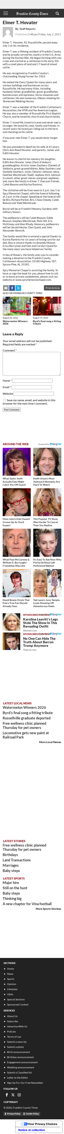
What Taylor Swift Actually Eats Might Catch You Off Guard (14, 481)
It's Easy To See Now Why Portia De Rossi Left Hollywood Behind (47, 562)
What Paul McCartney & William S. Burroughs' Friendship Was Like (16, 562)
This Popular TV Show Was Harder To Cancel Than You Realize (45, 522)
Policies (11, 1031)
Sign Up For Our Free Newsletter (25, 1082)
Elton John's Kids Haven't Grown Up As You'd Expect (16, 522)
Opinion (11, 983)
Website (8, 393)
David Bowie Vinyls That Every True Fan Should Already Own (16, 603)
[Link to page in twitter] (18, 288)
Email (7, 387)
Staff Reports (28, 28)
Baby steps (11, 870)
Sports (10, 978)
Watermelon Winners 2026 (15, 322)
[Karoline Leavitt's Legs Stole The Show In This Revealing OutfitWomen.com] (11, 622)
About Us (12, 1016)
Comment (10, 350)
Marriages (11, 865)
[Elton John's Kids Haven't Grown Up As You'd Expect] (17, 502)
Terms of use (14, 1036)
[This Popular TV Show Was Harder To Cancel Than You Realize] (47, 502)
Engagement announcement (22, 1062)
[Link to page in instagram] (19, 1095)
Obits (10, 994)
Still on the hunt (15, 888)
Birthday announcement (20, 1057)
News (10, 973)
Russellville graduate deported (26, 718)
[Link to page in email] (6, 288)
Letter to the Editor (17, 1077)
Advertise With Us (17, 1026)
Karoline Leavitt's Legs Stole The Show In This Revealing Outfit (40, 624)
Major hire (11, 882)
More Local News (49, 742)
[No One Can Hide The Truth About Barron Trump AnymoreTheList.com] (11, 641)
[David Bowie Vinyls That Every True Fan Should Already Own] (17, 583)
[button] (57, 13)
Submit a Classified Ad (19, 1072)
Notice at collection (31, 1130)
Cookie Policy (32, 1113)
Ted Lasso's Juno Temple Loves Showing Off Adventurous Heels (46, 603)
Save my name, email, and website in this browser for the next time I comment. (29, 401)
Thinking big (12, 898)
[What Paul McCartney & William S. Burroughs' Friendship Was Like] (17, 543)
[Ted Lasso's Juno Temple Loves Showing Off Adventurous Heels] (47, 583)
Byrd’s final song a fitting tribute (47, 322)
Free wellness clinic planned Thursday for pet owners (24, 725)
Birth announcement (18, 1051)
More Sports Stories (48, 908)
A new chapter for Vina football (27, 904)
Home (10, 968)
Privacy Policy (13, 1113)
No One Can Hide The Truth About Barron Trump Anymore (39, 644)
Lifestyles (12, 989)
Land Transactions (17, 860)
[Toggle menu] (5, 13)
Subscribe (12, 1021)
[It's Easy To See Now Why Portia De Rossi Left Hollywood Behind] (47, 543)
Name (7, 380)
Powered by (44, 444)
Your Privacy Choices (42, 1124)
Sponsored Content (17, 1004)
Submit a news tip (16, 1041)
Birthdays (10, 855)
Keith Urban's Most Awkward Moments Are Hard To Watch (46, 481)
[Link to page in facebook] (12, 288)
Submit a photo (15, 1046)
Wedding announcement (20, 1067)
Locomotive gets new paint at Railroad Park (26, 735)
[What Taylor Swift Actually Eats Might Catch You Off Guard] (17, 462)
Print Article (53, 287)
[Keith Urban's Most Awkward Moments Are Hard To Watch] (47, 462)
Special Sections (16, 999)
